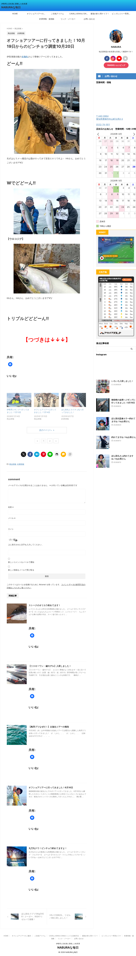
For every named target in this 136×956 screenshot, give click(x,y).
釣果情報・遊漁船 (46, 19)
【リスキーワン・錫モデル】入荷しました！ (50, 666)
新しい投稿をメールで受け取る (21, 570)
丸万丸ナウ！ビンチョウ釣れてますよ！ (48, 848)
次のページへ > (46, 430)
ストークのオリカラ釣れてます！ (45, 605)
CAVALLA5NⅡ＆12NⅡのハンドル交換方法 (79, 13)
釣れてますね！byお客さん (123, 437)
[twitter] (23, 454)
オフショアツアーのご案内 (37, 13)
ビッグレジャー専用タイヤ (122, 13)
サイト (11, 529)
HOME (15, 13)
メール (11, 518)
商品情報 (12, 464)
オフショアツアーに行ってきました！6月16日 (51, 787)
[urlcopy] (70, 454)
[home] (125, 58)
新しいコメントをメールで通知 (21, 562)
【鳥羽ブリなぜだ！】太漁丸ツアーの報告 (49, 726)
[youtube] (119, 58)
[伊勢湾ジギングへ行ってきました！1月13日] (19, 400)
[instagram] (113, 58)
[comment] (63, 454)
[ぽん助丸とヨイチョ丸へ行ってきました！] (73, 400)
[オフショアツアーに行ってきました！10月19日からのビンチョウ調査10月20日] (36, 454)
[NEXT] (133, 134)
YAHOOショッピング (116, 65)
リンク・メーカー (68, 19)
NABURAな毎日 (11, 7)
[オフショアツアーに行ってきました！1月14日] (46, 400)
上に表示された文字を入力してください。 (25, 544)
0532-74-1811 (103, 124)
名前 (11, 507)
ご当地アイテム (57, 13)
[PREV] (98, 134)
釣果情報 (20, 464)
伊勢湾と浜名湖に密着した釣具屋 (68, 944)
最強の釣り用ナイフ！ (100, 13)
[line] (50, 454)
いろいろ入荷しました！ (122, 381)
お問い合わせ (89, 19)
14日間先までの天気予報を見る (123, 320)
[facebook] (30, 454)
